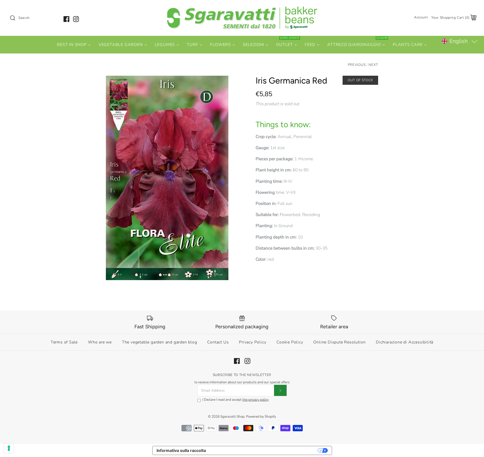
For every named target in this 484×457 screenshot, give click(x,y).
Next (373, 64)
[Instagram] (76, 19)
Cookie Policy (290, 342)
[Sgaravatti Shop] (242, 8)
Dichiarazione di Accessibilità (404, 342)
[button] (459, 41)
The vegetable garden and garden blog (159, 342)
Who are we (100, 342)
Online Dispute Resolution (339, 342)
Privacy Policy (252, 342)
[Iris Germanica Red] (167, 178)
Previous (357, 64)
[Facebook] (66, 19)
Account (421, 17)
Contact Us (218, 342)
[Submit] (280, 390)
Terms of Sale (64, 342)
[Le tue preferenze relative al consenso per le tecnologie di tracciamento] (9, 448)
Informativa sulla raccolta (181, 450)
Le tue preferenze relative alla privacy (264, 450)
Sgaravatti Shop (232, 416)
